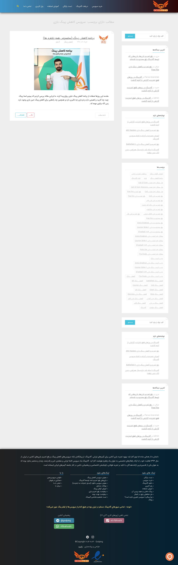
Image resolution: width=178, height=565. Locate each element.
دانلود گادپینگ (147, 483)
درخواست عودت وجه (99, 494)
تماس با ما (27, 6)
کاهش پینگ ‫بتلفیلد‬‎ (156, 307)
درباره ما (58, 486)
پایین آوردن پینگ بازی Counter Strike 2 (149, 267)
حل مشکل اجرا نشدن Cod (154, 191)
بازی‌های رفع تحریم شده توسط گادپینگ (93, 480)
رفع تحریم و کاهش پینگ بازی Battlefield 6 (142, 144)
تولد (145, 178)
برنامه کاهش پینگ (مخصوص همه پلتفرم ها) (69, 38)
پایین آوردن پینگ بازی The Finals (151, 276)
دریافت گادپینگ (82, 6)
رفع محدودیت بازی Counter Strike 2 (150, 227)
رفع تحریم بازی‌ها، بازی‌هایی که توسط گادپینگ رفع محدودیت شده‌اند (143, 58)
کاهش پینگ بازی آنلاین (155, 298)
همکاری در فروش (55, 480)
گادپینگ (143, 307)
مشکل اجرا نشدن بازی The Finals (151, 254)
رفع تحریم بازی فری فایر (154, 200)
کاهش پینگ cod (157, 285)
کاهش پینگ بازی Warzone (137, 294)
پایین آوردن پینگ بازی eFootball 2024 (149, 272)
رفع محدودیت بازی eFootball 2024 (150, 231)
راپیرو (81, 546)
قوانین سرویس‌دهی (54, 477)
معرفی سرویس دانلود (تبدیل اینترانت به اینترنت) (89, 483)
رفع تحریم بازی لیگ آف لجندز (152, 205)
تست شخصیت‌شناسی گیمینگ (96, 497)
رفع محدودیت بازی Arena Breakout (150, 223)
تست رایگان (67, 6)
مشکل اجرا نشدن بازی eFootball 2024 (149, 245)
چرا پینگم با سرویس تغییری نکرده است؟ (138, 497)
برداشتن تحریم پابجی (139, 173)
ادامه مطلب (102, 115)
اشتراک (21, 115)
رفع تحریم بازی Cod (156, 196)
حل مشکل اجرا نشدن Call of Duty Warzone (147, 187)
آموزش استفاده (53, 6)
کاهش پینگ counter (140, 285)
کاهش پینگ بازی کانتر (135, 298)
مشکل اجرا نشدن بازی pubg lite (151, 249)
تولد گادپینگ (136, 178)
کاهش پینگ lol (140, 289)
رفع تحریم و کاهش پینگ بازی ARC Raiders (142, 130)
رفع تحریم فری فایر (133, 214)
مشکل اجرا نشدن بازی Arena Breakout (149, 236)
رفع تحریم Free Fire (134, 191)
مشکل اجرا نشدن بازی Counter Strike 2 (149, 240)
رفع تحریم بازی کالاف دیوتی (153, 214)
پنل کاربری (39, 6)
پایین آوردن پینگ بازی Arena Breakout (149, 263)
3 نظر (58, 42)
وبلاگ (150, 500)
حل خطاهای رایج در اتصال (143, 494)
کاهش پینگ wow (156, 294)
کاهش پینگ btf (137, 281)
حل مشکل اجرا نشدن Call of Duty (150, 182)
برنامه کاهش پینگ (156, 178)
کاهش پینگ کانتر (140, 303)
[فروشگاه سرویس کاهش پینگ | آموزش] (160, 5)
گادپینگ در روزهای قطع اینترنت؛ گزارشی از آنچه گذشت (143, 79)
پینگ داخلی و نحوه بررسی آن (142, 491)
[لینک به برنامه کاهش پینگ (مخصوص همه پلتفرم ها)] (62, 69)
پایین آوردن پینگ (157, 258)
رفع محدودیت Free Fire (154, 218)
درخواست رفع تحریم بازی (98, 491)
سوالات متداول (101, 486)
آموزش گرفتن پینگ (156, 173)
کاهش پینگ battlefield (154, 281)
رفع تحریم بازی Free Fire (136, 196)
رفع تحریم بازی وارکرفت (155, 209)
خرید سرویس (97, 6)
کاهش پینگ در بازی (156, 303)
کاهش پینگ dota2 (156, 289)
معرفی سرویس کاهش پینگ (97, 477)
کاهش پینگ (68, 42)
